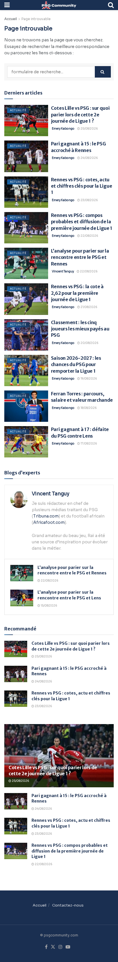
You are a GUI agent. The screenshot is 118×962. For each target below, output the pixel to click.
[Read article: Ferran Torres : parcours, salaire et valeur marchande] (26, 406)
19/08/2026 (88, 378)
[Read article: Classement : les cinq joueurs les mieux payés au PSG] (26, 335)
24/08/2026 (89, 158)
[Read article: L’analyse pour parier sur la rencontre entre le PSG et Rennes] (26, 263)
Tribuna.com (46, 516)
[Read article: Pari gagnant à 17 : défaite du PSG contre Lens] (26, 441)
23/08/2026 (89, 200)
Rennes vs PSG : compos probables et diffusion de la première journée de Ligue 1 (81, 221)
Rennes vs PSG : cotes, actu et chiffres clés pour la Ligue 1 (81, 186)
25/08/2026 (89, 128)
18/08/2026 (88, 408)
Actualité (18, 110)
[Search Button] (111, 5)
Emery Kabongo (63, 128)
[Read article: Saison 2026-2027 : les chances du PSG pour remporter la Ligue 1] (26, 370)
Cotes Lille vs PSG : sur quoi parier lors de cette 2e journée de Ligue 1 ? (80, 114)
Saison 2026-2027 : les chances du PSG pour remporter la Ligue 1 (76, 364)
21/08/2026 (88, 307)
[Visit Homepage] (59, 5)
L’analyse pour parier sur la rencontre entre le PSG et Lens (69, 595)
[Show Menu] (7, 5)
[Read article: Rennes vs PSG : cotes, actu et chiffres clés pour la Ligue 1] (26, 192)
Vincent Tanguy (63, 271)
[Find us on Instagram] (60, 947)
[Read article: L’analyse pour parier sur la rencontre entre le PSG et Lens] (21, 598)
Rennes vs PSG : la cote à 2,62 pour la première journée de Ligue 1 (77, 293)
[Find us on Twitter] (53, 947)
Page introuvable (36, 19)
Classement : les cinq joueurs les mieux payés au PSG (80, 329)
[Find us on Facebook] (46, 947)
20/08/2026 (89, 343)
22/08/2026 (89, 236)
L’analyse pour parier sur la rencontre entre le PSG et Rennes (80, 257)
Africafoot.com (49, 522)
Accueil (10, 19)
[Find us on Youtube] (68, 947)
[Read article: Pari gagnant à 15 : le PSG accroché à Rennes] (26, 156)
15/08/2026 (48, 605)
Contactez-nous (68, 905)
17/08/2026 (88, 443)
